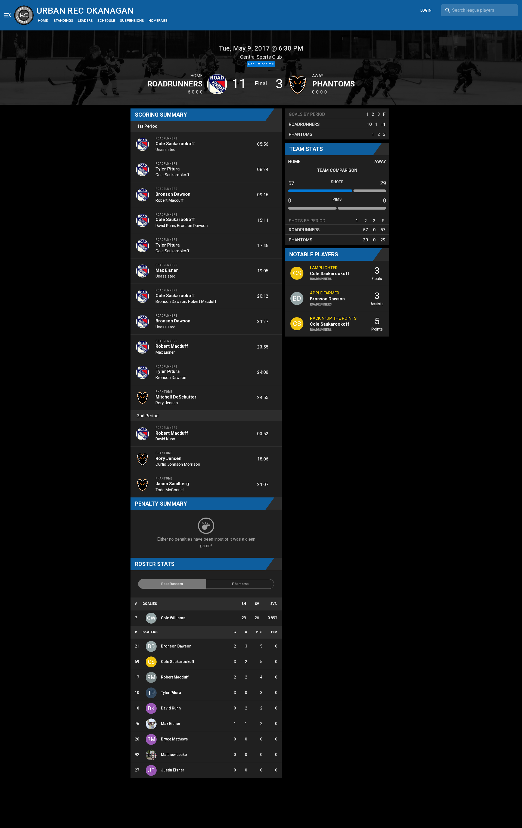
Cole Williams (173, 618)
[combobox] (479, 10)
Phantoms (333, 84)
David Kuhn (165, 225)
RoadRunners (175, 84)
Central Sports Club (261, 57)
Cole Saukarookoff (175, 143)
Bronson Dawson (173, 194)
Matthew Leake (174, 754)
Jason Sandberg (172, 483)
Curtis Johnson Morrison (178, 464)
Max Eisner (167, 270)
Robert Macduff (170, 200)
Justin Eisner (172, 770)
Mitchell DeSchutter (176, 397)
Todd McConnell (170, 489)
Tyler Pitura (168, 169)
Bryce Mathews (174, 739)
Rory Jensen (167, 402)
